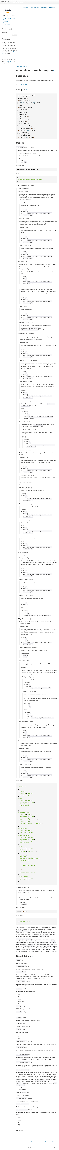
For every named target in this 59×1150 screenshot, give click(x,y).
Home (26, 2)
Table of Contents (9, 16)
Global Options (6, 24)
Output (5, 26)
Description (6, 19)
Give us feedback (6, 47)
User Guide (33, 2)
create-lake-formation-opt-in (8, 18)
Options (5, 22)
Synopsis (5, 21)
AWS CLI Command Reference (12, 2)
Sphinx (55, 1147)
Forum (39, 2)
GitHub (45, 2)
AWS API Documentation (27, 84)
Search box (4, 32)
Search (14, 34)
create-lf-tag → (52, 7)
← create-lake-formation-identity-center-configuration (34, 7)
